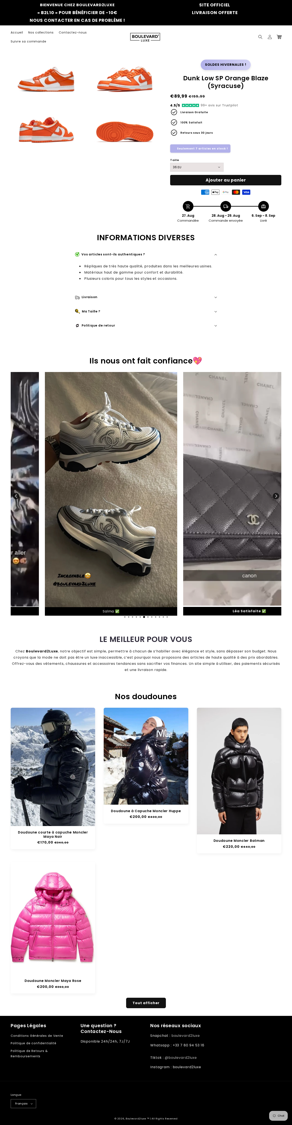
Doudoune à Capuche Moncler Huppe (146, 811)
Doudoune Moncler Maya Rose (53, 981)
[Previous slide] (16, 496)
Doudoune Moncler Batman (239, 841)
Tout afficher (146, 1002)
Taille (174, 160)
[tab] (125, 617)
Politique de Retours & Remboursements (29, 1053)
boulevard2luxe (185, 1035)
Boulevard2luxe (136, 1118)
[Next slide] (276, 496)
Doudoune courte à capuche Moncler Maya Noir (53, 834)
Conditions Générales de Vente (37, 1036)
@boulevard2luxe (181, 1057)
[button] (260, 37)
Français (21, 1104)
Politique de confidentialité (33, 1043)
